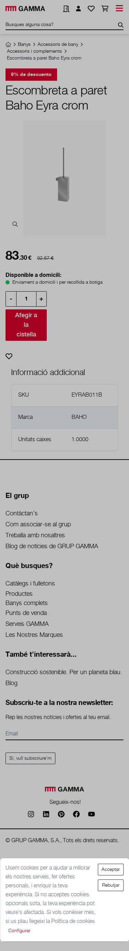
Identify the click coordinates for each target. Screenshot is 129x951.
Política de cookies (73, 921)
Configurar (19, 930)
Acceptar (110, 869)
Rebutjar (110, 885)
